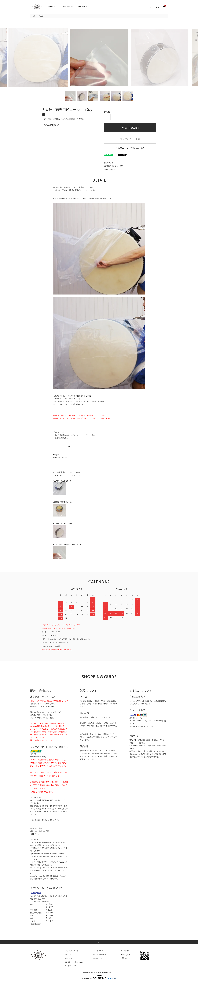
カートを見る (125, 954)
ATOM (99, 958)
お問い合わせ (125, 958)
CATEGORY (51, 7)
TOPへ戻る (99, 942)
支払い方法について (71, 958)
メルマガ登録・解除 (99, 954)
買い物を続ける (109, 170)
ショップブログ (98, 951)
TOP (33, 16)
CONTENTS (82, 7)
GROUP (66, 7)
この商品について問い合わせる (130, 148)
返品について (108, 163)
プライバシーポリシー (72, 966)
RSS (94, 958)
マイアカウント (126, 951)
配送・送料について (71, 951)
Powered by (87, 978)
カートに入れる (132, 127)
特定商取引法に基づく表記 (113, 166)
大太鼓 (41, 16)
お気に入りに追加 (131, 139)
